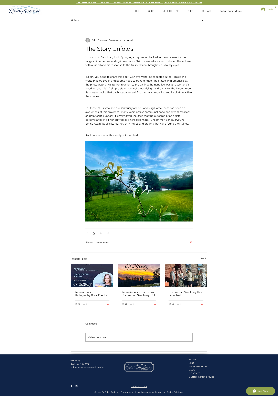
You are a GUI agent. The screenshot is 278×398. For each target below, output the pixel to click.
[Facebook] (71, 385)
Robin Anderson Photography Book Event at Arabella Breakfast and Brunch (91, 294)
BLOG (192, 369)
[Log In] (261, 9)
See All (203, 258)
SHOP (192, 363)
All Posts (75, 20)
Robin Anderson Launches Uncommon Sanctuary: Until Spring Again (139, 294)
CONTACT (194, 373)
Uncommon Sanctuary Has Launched (185, 294)
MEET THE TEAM (198, 366)
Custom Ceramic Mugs (199, 376)
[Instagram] (76, 385)
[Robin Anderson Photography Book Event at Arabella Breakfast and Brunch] (92, 275)
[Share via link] (108, 233)
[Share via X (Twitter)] (94, 233)
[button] (275, 7)
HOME (192, 359)
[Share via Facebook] (86, 233)
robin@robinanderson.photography (87, 367)
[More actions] (191, 40)
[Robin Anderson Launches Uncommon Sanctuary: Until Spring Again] (139, 275)
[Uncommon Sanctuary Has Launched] (186, 275)
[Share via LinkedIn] (101, 233)
